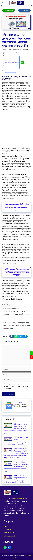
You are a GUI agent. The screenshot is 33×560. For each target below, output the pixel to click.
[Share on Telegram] (25, 336)
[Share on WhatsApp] (16, 336)
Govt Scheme (9, 305)
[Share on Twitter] (20, 336)
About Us (7, 526)
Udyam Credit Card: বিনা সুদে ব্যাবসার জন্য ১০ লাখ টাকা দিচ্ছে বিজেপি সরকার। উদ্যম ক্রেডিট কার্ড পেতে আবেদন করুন (16, 428)
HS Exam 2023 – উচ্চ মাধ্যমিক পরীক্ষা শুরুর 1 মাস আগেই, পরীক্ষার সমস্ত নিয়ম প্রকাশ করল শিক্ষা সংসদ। (16, 326)
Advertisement (9, 536)
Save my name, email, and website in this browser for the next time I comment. (17, 386)
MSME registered (20, 499)
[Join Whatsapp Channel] (22, 62)
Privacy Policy (9, 533)
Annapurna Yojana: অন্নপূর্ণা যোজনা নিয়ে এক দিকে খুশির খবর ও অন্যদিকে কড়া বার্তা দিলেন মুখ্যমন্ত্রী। (16, 479)
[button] (30, 3)
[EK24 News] (16, 3)
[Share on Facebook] (11, 336)
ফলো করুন (9, 10)
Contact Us (7, 529)
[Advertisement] (16, 129)
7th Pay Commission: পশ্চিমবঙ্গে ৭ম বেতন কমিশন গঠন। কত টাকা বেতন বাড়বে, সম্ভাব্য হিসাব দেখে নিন (16, 441)
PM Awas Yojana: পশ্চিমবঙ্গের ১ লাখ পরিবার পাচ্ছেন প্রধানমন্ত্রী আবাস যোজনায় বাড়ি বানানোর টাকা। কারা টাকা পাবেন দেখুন (16, 466)
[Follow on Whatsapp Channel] (31, 353)
